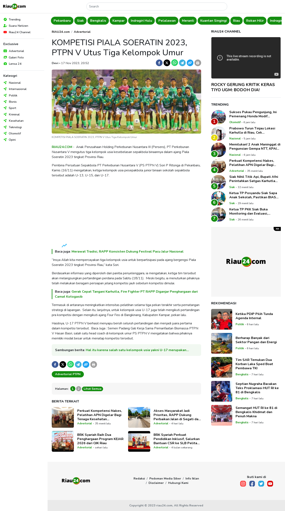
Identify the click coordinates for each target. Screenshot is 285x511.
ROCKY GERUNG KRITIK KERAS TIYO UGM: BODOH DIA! (243, 87)
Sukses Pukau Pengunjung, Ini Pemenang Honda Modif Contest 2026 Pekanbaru (253, 114)
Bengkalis (98, 20)
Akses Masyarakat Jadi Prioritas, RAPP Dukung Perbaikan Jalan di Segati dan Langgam (177, 415)
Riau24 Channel (19, 32)
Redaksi (139, 478)
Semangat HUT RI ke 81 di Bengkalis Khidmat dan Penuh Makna (256, 412)
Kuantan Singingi (213, 20)
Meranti (188, 20)
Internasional (17, 89)
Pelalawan (167, 20)
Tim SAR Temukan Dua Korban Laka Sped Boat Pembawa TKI (254, 364)
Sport (12, 108)
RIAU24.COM (62, 147)
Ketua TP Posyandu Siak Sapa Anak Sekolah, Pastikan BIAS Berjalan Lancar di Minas (253, 195)
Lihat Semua (92, 389)
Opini (12, 140)
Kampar (118, 20)
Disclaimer (156, 483)
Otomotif (15, 133)
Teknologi (15, 127)
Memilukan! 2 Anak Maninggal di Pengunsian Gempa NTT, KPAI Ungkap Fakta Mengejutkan (254, 147)
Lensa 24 (15, 64)
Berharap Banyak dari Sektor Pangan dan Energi (256, 340)
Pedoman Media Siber (165, 478)
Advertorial (16, 51)
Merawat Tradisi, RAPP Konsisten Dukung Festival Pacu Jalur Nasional (128, 251)
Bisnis (13, 102)
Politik (13, 95)
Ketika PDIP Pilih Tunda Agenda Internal (254, 316)
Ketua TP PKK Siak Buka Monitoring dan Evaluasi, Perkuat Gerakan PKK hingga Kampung (252, 211)
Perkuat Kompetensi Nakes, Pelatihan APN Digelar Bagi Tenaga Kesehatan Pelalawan (99, 415)
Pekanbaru (62, 20)
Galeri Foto (16, 57)
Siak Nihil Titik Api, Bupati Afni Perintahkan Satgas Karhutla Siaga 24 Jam (253, 179)
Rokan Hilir (255, 20)
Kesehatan (16, 121)
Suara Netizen (18, 26)
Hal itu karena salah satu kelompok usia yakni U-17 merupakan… (137, 350)
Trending (14, 19)
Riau (236, 20)
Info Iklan (192, 478)
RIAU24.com (61, 32)
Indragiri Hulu (141, 20)
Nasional (15, 83)
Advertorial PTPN (68, 374)
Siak (80, 20)
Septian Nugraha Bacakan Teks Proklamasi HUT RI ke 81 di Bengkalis (257, 388)
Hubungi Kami (178, 483)
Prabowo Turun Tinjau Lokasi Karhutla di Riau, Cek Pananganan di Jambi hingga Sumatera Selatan (252, 130)
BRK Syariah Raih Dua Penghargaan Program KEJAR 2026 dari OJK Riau (100, 439)
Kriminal (14, 114)
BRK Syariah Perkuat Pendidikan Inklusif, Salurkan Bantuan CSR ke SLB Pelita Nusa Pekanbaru (177, 439)
